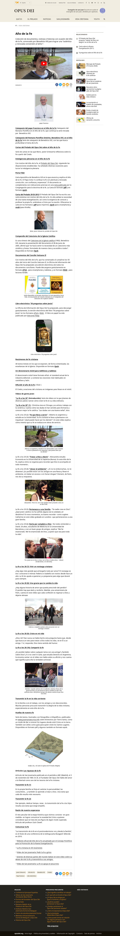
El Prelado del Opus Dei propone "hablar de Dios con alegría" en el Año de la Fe (89, 40)
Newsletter (62, 2)
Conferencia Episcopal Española (27, 893)
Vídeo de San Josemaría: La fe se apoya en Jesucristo (38, 864)
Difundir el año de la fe (25, 385)
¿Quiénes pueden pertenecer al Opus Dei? (55, 903)
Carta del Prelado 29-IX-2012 (27, 194)
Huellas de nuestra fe (24, 712)
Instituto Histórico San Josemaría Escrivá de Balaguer (26, 910)
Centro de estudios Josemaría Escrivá (28, 913)
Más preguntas (52, 926)
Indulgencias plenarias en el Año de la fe (32, 159)
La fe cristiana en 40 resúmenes (29, 848)
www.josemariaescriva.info (28, 719)
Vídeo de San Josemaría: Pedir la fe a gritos (34, 852)
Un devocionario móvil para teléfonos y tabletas (35, 371)
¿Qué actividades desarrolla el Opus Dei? (55, 914)
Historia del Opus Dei (23, 920)
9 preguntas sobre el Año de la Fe (90, 53)
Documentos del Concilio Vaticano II (30, 255)
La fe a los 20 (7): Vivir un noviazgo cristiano (33, 566)
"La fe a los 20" (21, 398)
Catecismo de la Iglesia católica (43, 240)
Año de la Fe (31, 872)
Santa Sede (20, 902)
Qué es (19, 19)
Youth (97, 19)
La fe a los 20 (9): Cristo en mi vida (29, 633)
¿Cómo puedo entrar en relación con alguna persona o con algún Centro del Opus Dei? (58, 920)
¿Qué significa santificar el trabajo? (59, 893)
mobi (17, 207)
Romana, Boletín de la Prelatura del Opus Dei (23, 905)
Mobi (65, 270)
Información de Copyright (66, 933)
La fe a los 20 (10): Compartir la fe (29, 647)
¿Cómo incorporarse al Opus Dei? (58, 911)
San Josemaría (63, 19)
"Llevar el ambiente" (38, 469)
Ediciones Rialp (33, 315)
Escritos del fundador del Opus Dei (28, 899)
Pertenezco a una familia (39, 509)
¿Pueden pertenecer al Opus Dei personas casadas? (57, 907)
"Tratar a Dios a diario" (39, 457)
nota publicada (60, 185)
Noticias (47, 19)
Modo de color (51, 2)
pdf (35, 205)
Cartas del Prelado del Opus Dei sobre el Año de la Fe (37, 147)
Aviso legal (28, 933)
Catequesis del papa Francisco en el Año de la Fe (35, 128)
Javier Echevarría (20, 872)
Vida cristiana (81, 19)
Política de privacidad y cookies (44, 933)
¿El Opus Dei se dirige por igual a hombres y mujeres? (56, 898)
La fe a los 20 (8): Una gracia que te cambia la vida (36, 583)
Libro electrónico (31, 876)
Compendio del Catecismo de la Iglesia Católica (35, 236)
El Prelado (32, 19)
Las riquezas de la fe (32, 771)
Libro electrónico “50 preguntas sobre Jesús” (34, 303)
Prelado (50, 872)
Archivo (99, 933)
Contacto (81, 2)
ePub (36, 313)
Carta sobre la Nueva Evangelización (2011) (86, 47)
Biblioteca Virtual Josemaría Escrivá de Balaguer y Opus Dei (26, 917)
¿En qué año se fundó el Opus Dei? (59, 895)
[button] (67, 85)
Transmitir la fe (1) (23, 785)
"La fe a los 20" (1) (23, 405)
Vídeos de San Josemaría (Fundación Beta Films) (24, 896)
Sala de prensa (71, 2)
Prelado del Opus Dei (49, 163)
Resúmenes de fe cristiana (26, 359)
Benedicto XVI (41, 872)
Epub (36, 251)
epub (24, 190)
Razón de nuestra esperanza (27, 810)
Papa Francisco (20, 876)
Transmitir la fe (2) (23, 799)
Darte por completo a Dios (40, 524)
